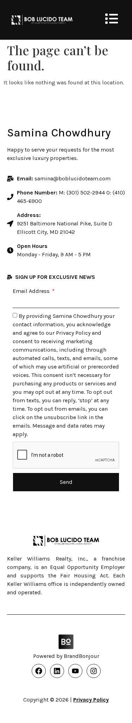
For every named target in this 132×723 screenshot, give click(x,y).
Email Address (32, 291)
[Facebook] (39, 671)
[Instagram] (94, 671)
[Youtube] (75, 671)
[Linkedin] (57, 671)
